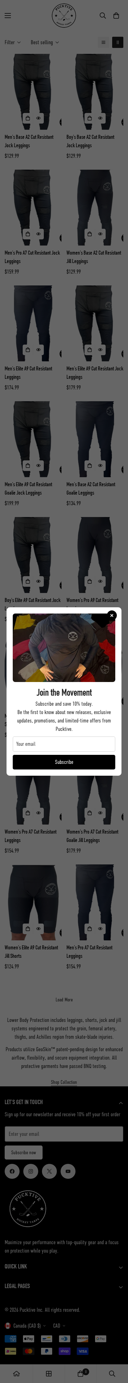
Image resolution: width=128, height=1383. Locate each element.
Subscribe (64, 762)
